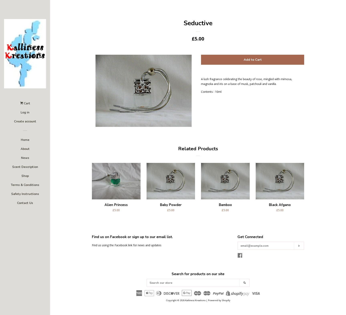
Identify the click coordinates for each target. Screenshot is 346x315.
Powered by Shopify (219, 300)
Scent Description (25, 167)
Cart (26, 103)
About (25, 149)
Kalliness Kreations (195, 300)
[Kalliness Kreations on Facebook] (239, 256)
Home (25, 140)
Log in (25, 112)
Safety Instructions (25, 194)
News (25, 158)
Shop (25, 176)
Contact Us (25, 203)
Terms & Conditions (25, 185)
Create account (25, 121)
